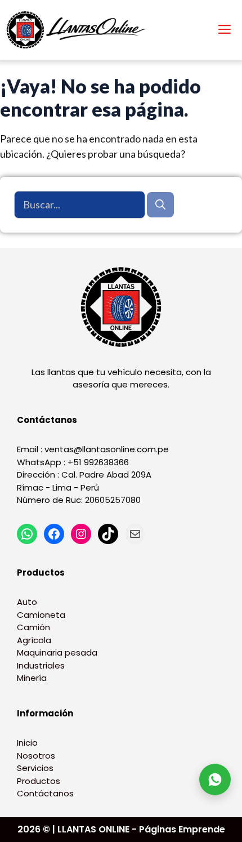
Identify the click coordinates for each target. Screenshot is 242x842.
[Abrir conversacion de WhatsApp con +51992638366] (215, 779)
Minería (32, 678)
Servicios (35, 768)
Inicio (27, 743)
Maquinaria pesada (57, 652)
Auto (27, 602)
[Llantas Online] (79, 30)
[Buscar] (160, 204)
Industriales (41, 665)
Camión (33, 627)
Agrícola (34, 640)
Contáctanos (45, 793)
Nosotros (36, 755)
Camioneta (41, 615)
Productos (38, 781)
